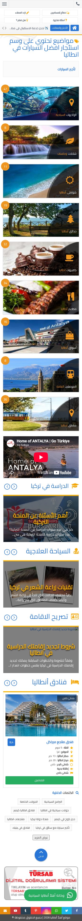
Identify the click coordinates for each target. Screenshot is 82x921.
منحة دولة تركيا (39, 819)
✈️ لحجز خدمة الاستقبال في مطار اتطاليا (25, 28)
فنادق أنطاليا (51, 682)
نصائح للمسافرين (58, 12)
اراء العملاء (20, 12)
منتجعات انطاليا (16, 819)
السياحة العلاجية (49, 551)
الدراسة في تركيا (50, 485)
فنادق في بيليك (21, 827)
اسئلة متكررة (59, 20)
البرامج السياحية (53, 801)
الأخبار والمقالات (60, 27)
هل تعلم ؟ (21, 20)
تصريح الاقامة (50, 616)
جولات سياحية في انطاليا (55, 810)
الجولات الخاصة (29, 801)
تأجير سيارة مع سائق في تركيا (53, 827)
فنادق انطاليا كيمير (24, 810)
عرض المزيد (41, 837)
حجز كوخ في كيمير (64, 819)
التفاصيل (39, 780)
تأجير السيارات (66, 69)
